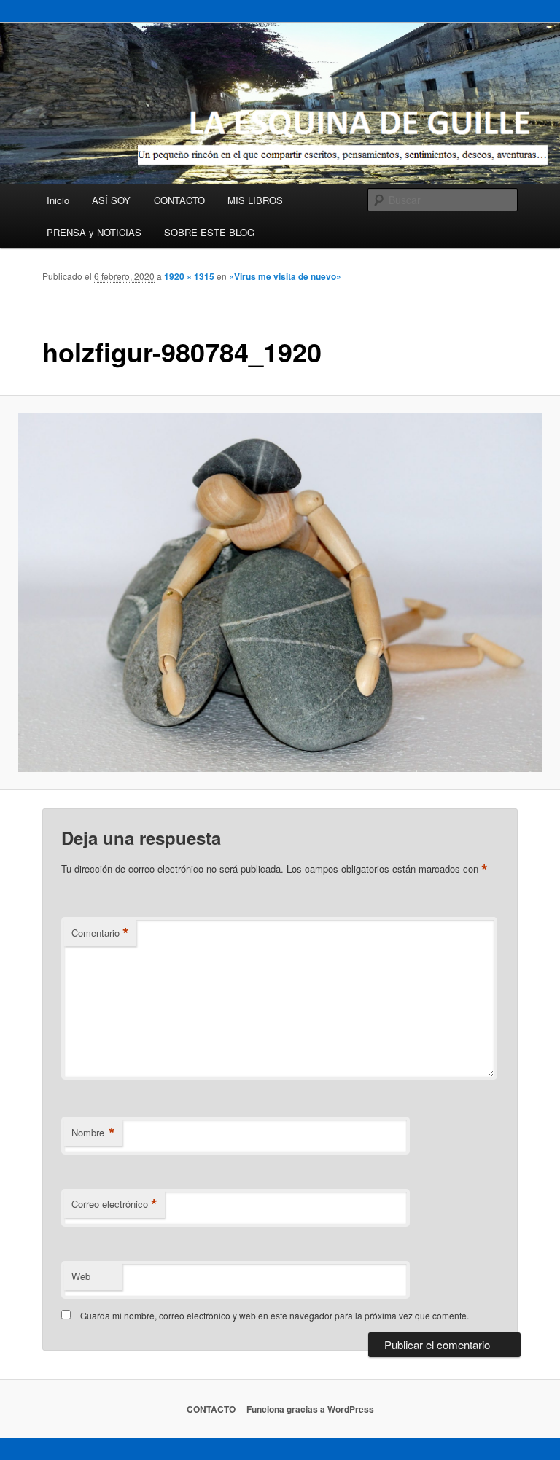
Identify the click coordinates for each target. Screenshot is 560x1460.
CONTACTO (179, 200)
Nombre (93, 1132)
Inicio (58, 200)
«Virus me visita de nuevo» (285, 276)
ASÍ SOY (111, 200)
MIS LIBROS (255, 200)
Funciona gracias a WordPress (310, 1409)
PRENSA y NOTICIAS (94, 232)
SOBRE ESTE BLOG (209, 232)
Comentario (100, 933)
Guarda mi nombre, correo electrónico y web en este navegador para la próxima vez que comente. (274, 1315)
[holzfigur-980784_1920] (280, 592)
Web (80, 1276)
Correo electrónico (114, 1204)
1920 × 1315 (189, 276)
